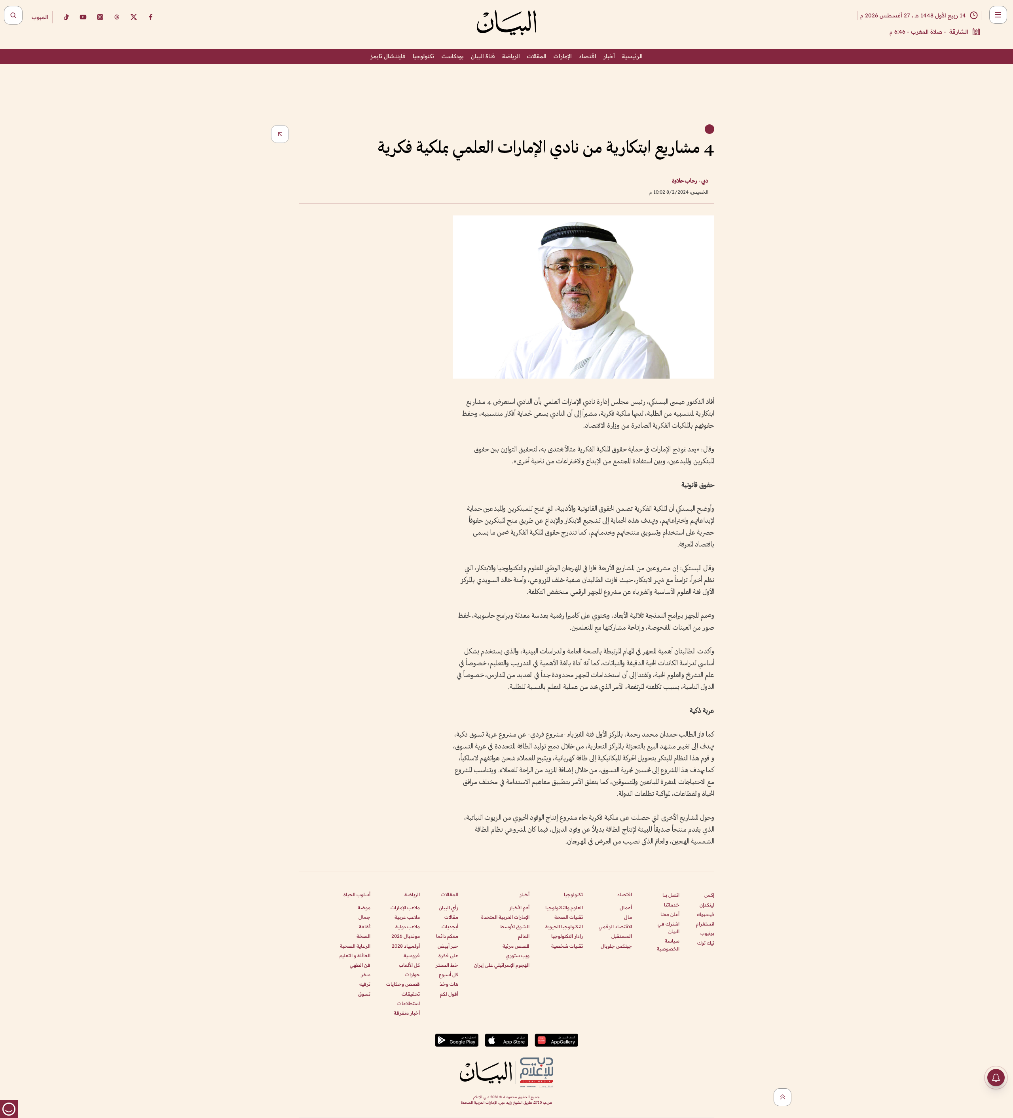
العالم (523, 936)
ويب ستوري (517, 955)
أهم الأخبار (519, 907)
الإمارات (563, 56)
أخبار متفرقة (407, 1013)
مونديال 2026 (405, 936)
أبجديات (450, 926)
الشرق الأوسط (514, 926)
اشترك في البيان (668, 927)
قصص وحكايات (403, 984)
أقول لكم (449, 994)
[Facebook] (150, 17)
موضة (364, 907)
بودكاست (453, 56)
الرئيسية (632, 56)
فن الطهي (360, 965)
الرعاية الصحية (355, 946)
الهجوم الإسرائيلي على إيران (501, 965)
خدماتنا (671, 905)
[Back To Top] (782, 1097)
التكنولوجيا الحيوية (564, 926)
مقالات (451, 917)
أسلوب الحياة (356, 894)
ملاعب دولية (407, 926)
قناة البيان (483, 56)
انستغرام (705, 924)
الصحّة (363, 936)
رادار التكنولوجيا (567, 936)
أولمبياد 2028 (406, 946)
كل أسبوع (448, 974)
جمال (364, 917)
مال (628, 917)
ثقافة (364, 926)
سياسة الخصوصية (668, 944)
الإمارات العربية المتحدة (505, 917)
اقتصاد (587, 56)
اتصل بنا (670, 895)
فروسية (412, 955)
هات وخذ (449, 984)
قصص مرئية (516, 946)
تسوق (364, 994)
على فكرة (448, 955)
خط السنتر (447, 965)
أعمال (626, 907)
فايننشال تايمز (388, 56)
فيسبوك (705, 914)
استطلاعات (408, 1003)
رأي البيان (448, 907)
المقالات (536, 56)
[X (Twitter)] (133, 17)
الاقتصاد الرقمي (615, 926)
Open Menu (998, 14)
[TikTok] (66, 17)
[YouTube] (83, 17)
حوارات (412, 974)
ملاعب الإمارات (405, 907)
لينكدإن (707, 905)
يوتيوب (707, 933)
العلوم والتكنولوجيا (564, 907)
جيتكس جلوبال (616, 946)
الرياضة (511, 56)
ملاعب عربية (407, 917)
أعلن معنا (669, 914)
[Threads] (116, 17)
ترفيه (364, 984)
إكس (709, 895)
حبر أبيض (448, 946)
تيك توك (705, 943)
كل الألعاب (409, 965)
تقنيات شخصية (567, 946)
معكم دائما (447, 936)
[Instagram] (100, 17)
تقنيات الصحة (568, 917)
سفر (365, 974)
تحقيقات (411, 994)
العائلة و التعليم (355, 955)
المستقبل (621, 936)
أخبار (609, 56)
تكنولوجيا (423, 56)
